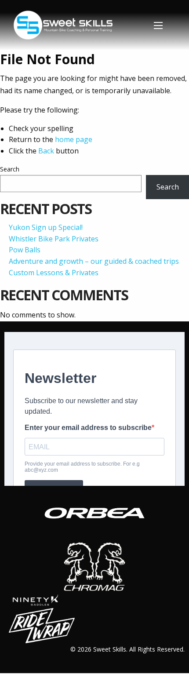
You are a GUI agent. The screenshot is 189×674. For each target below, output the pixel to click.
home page (73, 139)
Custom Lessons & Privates (53, 272)
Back (46, 151)
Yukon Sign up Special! (46, 227)
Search (9, 169)
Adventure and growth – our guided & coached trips (94, 261)
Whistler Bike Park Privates (53, 239)
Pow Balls (24, 250)
